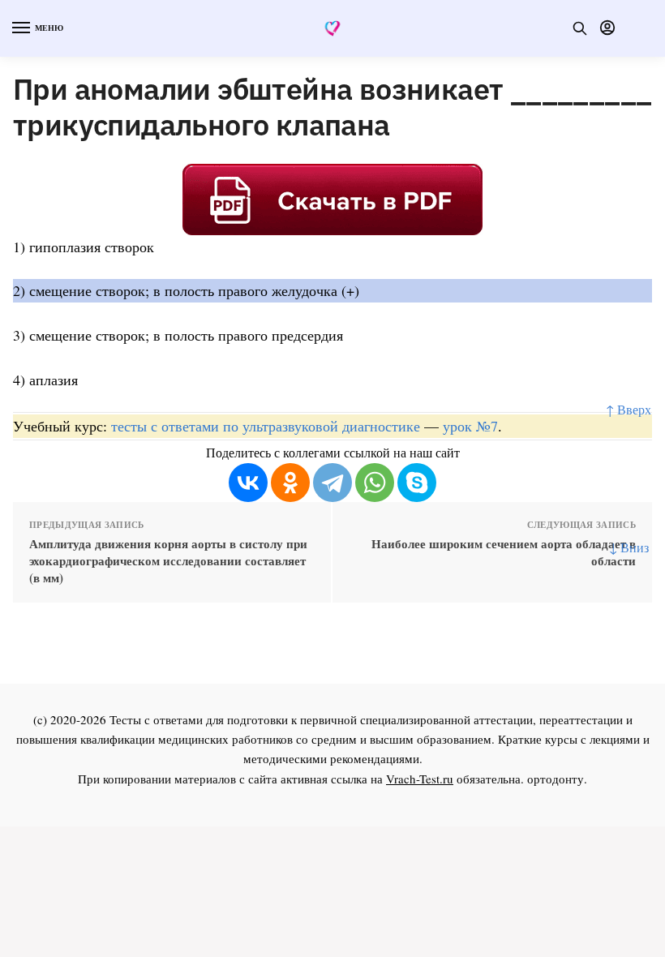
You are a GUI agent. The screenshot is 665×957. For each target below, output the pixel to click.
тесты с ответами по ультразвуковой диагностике (265, 426)
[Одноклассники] (290, 482)
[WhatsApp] (374, 482)
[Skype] (416, 482)
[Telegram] (332, 482)
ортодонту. (557, 778)
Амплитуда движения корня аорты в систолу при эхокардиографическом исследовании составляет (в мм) (168, 560)
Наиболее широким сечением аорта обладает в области (503, 552)
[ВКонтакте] (248, 482)
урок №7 (470, 426)
